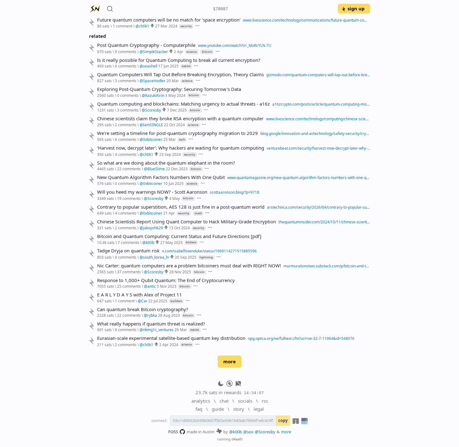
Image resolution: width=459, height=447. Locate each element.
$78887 (220, 8)
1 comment (122, 25)
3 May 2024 (175, 95)
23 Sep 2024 (170, 154)
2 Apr (178, 51)
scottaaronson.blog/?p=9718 (234, 192)
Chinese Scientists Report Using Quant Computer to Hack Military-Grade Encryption (186, 221)
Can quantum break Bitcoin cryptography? (142, 309)
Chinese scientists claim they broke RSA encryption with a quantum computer (180, 118)
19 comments (129, 198)
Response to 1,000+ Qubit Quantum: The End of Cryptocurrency (166, 280)
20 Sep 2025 (185, 257)
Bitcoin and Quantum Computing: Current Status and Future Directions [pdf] (179, 236)
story (238, 409)
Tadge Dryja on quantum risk (128, 250)
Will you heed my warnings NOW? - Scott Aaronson (152, 192)
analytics (200, 401)
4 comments (125, 154)
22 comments (129, 168)
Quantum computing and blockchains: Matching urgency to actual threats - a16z (183, 104)
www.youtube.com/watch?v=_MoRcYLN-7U (234, 45)
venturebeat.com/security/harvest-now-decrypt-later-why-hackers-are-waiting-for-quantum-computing (318, 148)
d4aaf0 (236, 439)
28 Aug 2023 (169, 315)
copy (283, 420)
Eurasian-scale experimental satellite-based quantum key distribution (171, 338)
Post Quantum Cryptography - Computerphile (146, 45)
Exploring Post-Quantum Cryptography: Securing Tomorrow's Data (169, 89)
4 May (174, 198)
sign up (356, 8)
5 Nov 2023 (166, 286)
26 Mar (181, 329)
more (229, 361)
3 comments (125, 80)
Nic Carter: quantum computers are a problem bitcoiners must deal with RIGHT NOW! (189, 265)
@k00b (235, 432)
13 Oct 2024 (179, 227)
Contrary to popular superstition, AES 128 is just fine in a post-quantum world (180, 207)
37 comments (129, 271)
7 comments (128, 242)
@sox (248, 432)
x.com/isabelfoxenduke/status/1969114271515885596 (209, 250)
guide (218, 409)
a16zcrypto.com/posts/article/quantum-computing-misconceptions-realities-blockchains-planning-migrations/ (321, 104)
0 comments (125, 51)
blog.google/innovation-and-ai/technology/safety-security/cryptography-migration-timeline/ (315, 133)
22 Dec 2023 (177, 168)
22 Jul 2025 (157, 300)
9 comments (125, 257)
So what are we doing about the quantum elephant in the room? (166, 163)
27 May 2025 (171, 242)
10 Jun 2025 (173, 183)
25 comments (129, 286)
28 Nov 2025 (180, 271)
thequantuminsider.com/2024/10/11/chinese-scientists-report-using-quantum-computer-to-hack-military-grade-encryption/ (324, 221)
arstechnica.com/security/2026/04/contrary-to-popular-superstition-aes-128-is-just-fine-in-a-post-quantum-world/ (318, 207)
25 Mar (169, 139)
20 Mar (172, 80)
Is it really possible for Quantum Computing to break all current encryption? (178, 60)
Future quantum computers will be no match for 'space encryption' (168, 19)
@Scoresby (265, 432)
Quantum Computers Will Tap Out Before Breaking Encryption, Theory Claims (180, 74)
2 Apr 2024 (168, 344)
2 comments (125, 124)
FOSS (173, 432)
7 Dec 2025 (177, 109)
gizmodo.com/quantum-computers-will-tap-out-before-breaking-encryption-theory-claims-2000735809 (318, 74)
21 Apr (169, 213)
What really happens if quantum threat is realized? (151, 323)
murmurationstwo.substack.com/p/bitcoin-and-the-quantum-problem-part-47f (327, 265)
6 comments (125, 65)
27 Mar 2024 (166, 25)
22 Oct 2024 (174, 124)
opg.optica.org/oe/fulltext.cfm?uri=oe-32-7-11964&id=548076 (301, 338)
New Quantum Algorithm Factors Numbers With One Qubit (161, 177)
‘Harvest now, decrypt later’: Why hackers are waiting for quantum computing (180, 148)
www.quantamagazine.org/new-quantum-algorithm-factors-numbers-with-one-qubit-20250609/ (298, 177)
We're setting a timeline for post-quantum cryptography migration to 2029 (177, 133)
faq (198, 409)
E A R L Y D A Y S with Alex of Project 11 (139, 294)
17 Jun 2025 (168, 65)
